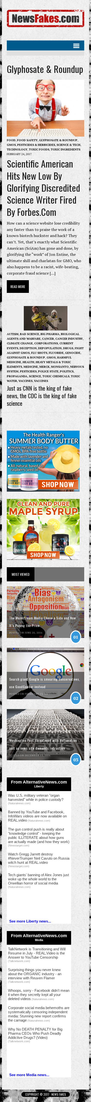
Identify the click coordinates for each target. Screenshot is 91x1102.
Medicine (31, 366)
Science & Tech (68, 145)
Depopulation (50, 348)
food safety (27, 140)
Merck (44, 366)
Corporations (46, 343)
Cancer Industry (69, 338)
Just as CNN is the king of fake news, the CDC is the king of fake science (42, 395)
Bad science (29, 334)
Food (11, 140)
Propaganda (17, 376)
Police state (48, 371)
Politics (67, 371)
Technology (17, 149)
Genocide (72, 353)
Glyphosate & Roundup (58, 140)
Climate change (20, 343)
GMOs (11, 145)
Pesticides (28, 371)
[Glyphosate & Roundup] (45, 27)
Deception (28, 348)
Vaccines (25, 381)
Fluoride (56, 353)
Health (28, 362)
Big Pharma (50, 334)
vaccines (41, 381)
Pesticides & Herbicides (36, 145)
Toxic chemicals (55, 376)
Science (35, 376)
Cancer (48, 338)
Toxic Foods (39, 149)
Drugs (68, 348)
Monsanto (60, 366)
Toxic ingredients (65, 149)
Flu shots (39, 353)
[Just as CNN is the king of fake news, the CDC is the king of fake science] (45, 327)
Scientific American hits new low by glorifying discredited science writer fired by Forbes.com (43, 187)
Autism (12, 334)
